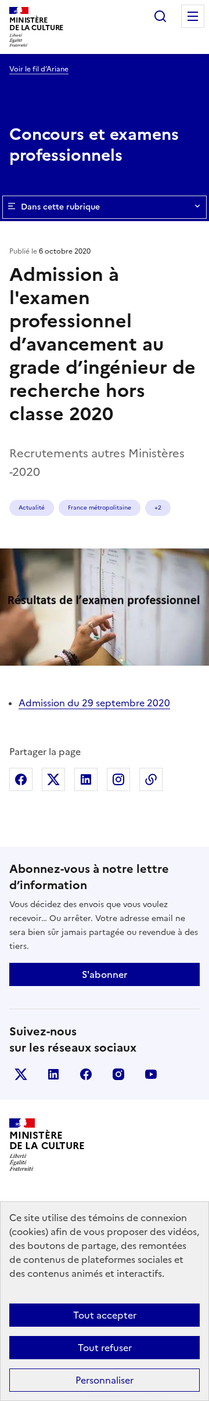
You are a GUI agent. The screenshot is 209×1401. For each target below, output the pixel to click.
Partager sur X (53, 779)
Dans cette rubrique (60, 207)
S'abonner (104, 974)
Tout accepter (104, 1315)
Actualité (32, 507)
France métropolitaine (99, 507)
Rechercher (160, 16)
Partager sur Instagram (118, 779)
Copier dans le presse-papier (151, 779)
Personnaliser (104, 1380)
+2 (157, 507)
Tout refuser (105, 1348)
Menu (192, 16)
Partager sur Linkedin (86, 779)
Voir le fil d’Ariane (39, 69)
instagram (118, 1074)
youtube (151, 1074)
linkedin (53, 1074)
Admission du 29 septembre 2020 (94, 703)
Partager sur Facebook (21, 779)
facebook (86, 1074)
